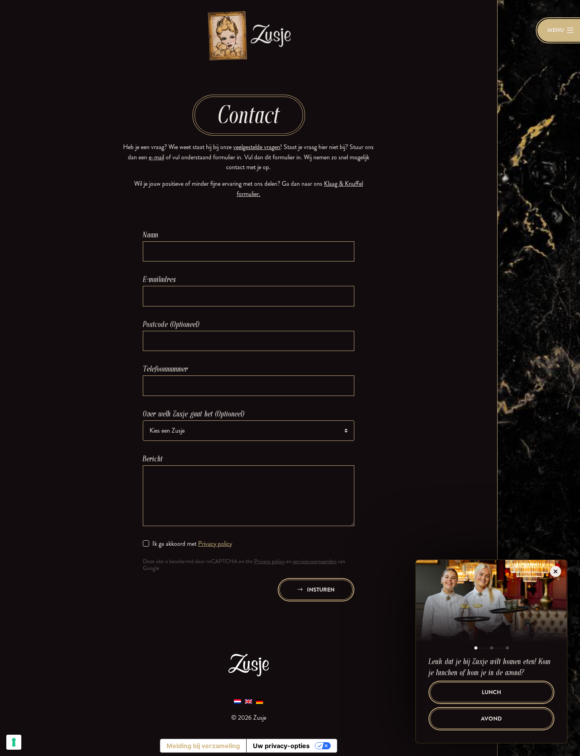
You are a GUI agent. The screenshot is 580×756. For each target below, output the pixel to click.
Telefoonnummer (165, 369)
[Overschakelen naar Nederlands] (237, 701)
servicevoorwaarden (315, 561)
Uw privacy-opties (281, 746)
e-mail (156, 157)
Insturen (320, 590)
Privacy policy (215, 543)
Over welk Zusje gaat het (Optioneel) (194, 414)
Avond (491, 719)
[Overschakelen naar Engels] (248, 701)
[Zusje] (248, 35)
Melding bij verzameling (203, 746)
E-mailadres (159, 279)
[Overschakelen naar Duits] (259, 701)
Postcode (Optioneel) (171, 324)
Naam (150, 235)
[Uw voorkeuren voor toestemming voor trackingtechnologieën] (13, 742)
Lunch (491, 692)
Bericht (153, 459)
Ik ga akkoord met (192, 543)
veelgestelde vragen (256, 146)
